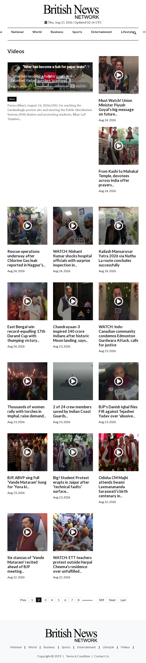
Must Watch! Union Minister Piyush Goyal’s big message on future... (116, 107)
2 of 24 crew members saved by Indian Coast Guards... (72, 411)
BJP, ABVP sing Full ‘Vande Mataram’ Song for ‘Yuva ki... (27, 482)
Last (123, 600)
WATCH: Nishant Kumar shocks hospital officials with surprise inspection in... (72, 258)
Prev (23, 600)
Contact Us (101, 656)
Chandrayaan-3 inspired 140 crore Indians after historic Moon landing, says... (71, 333)
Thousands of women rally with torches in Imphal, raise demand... (26, 411)
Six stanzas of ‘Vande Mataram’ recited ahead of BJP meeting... (25, 564)
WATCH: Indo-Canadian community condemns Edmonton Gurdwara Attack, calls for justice (118, 335)
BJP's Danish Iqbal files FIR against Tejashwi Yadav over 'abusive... (118, 411)
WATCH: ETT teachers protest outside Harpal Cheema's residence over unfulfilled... (72, 564)
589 (101, 600)
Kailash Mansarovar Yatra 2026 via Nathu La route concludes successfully (117, 258)
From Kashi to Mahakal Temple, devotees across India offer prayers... (118, 178)
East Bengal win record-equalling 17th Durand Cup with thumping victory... (26, 333)
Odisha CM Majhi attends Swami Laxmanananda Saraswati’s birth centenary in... (113, 486)
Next (112, 600)
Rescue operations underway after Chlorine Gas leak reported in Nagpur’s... (26, 258)
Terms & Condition (78, 656)
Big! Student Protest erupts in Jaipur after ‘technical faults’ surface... (71, 484)
